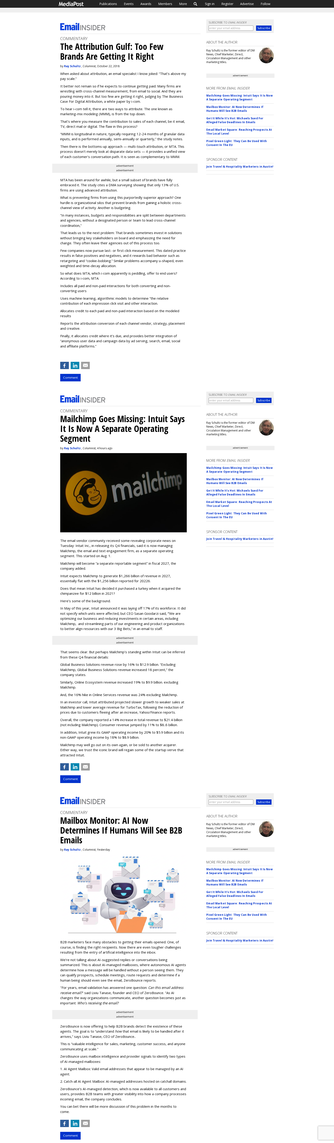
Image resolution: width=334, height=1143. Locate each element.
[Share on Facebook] (64, 365)
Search (195, 4)
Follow (265, 4)
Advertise (247, 4)
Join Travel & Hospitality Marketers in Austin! (239, 166)
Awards (145, 4)
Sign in (209, 4)
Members (165, 4)
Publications (108, 4)
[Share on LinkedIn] (75, 365)
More (183, 4)
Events (129, 4)
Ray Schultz (72, 66)
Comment (70, 377)
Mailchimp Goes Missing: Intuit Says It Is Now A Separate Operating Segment (239, 97)
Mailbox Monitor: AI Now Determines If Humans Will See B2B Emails (234, 109)
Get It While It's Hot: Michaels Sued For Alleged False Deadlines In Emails (234, 120)
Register (227, 4)
